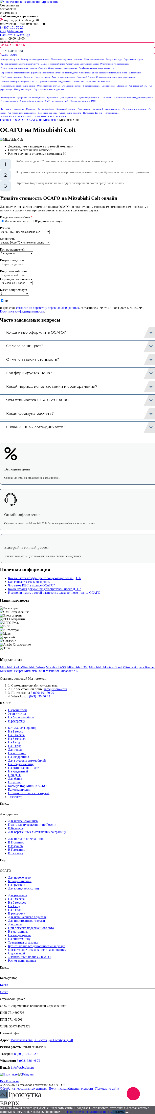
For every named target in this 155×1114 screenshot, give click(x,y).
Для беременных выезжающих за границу (37, 832)
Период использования (16, 279)
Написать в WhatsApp (15, 35)
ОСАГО (13, 55)
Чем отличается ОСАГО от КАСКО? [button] (38, 400)
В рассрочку (16, 721)
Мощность (7, 238)
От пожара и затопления (134, 109)
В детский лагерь (91, 86)
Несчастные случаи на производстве (60, 72)
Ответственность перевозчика (62, 68)
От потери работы (138, 86)
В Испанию (16, 842)
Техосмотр (15, 796)
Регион (5, 228)
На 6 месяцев (17, 738)
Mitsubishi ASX (56, 667)
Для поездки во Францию (26, 838)
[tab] (77, 332)
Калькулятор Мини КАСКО (27, 786)
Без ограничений (19, 789)
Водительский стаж (13, 271)
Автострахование (126, 77)
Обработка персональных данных (23, 1088)
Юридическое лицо (48, 221)
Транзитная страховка (23, 942)
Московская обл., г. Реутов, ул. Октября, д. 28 (41, 1040)
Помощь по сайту (107, 1088)
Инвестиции (135, 72)
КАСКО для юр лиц (22, 727)
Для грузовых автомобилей (27, 760)
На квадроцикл (18, 757)
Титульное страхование (12, 109)
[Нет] (127, 1112)
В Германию (16, 849)
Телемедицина (8, 97)
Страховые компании (106, 77)
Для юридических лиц (23, 888)
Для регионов (17, 895)
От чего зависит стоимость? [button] (32, 359)
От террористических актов (22, 113)
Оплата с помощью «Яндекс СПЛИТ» (19, 81)
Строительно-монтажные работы (82, 64)
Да (6, 301)
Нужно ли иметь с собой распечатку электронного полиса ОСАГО (54, 592)
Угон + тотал (17, 713)
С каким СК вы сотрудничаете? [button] (35, 427)
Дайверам (122, 86)
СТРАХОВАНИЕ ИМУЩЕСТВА (16, 105)
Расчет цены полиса (22, 960)
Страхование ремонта (70, 113)
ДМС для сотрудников (11, 77)
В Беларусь (15, 828)
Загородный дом (46, 109)
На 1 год (14, 742)
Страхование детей (71, 86)
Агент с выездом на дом (63, 77)
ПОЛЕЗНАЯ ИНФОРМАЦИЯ (129, 68)
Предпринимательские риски (113, 72)
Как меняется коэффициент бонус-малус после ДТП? (44, 578)
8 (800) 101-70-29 (11, 27)
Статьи (76, 81)
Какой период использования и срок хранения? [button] (51, 386)
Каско (4, 985)
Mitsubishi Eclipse (11, 671)
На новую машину (21, 764)
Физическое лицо (17, 221)
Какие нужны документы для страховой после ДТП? (44, 589)
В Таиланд (15, 853)
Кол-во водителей (12, 249)
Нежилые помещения (94, 59)
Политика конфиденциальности (22, 311)
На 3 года (14, 746)
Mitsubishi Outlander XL (62, 671)
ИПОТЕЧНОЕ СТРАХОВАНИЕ (16, 116)
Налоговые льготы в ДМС (82, 101)
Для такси (15, 749)
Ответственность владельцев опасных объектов (24, 68)
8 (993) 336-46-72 (38, 696)
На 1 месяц (15, 731)
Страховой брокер (86, 77)
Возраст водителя (12, 260)
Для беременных (69, 97)
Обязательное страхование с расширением (37, 949)
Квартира (30, 109)
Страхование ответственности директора (21, 72)
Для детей (106, 97)
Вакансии (28, 77)
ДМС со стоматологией (56, 101)
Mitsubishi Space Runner (139, 667)
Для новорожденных (89, 97)
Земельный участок (66, 109)
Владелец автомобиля (16, 217)
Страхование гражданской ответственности (99, 109)
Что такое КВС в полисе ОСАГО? (31, 585)
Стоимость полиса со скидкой (28, 793)
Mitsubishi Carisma (32, 667)
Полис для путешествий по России (32, 824)
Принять (119, 1111)
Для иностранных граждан (26, 920)
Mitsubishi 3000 (34, 671)
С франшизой (17, 710)
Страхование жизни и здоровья (49, 89)
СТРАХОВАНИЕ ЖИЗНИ (124, 81)
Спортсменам (108, 86)
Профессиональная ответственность (96, 68)
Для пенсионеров (9, 101)
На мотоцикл (17, 753)
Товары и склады (114, 59)
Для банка (15, 778)
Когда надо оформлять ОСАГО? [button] (36, 332)
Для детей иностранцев (31, 101)
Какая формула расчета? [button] (30, 413)
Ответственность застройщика (114, 64)
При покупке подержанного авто (31, 928)
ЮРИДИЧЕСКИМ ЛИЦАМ (32, 55)
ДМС (3, 93)
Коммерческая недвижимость (35, 59)
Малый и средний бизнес (53, 64)
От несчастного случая (48, 86)
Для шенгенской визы (23, 821)
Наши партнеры (42, 77)
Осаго (4, 992)
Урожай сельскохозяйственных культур (20, 64)
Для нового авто (19, 877)
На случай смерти (22, 89)
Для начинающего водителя (27, 917)
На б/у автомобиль (21, 717)
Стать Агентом (12, 51)
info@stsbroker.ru (11, 31)
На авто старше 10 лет (23, 767)
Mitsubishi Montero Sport (105, 667)
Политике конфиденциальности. (89, 1111)
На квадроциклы (19, 935)
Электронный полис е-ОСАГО (29, 957)
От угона (14, 782)
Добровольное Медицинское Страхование (37, 97)
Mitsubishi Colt (10, 667)
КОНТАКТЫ (104, 81)
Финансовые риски (88, 72)
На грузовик (16, 884)
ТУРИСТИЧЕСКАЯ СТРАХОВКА (50, 116)
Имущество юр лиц (10, 59)
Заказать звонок (13, 45)
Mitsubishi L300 (77, 667)
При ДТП (14, 775)
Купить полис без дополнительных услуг (36, 946)
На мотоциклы (18, 931)
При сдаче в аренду (47, 113)
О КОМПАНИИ (88, 81)
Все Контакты (9, 1081)
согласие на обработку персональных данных (47, 307)
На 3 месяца (16, 735)
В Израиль (15, 846)
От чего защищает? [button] (24, 346)
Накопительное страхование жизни (18, 86)
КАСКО (4, 55)
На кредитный (18, 771)
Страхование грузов (133, 59)
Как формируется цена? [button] (29, 373)
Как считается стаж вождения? (29, 581)
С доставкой (16, 953)
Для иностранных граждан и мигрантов (133, 97)
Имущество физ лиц (92, 113)
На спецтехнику (19, 939)
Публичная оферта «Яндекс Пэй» (55, 81)
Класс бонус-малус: (13, 290)
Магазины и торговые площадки (66, 59)
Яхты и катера (111, 113)
